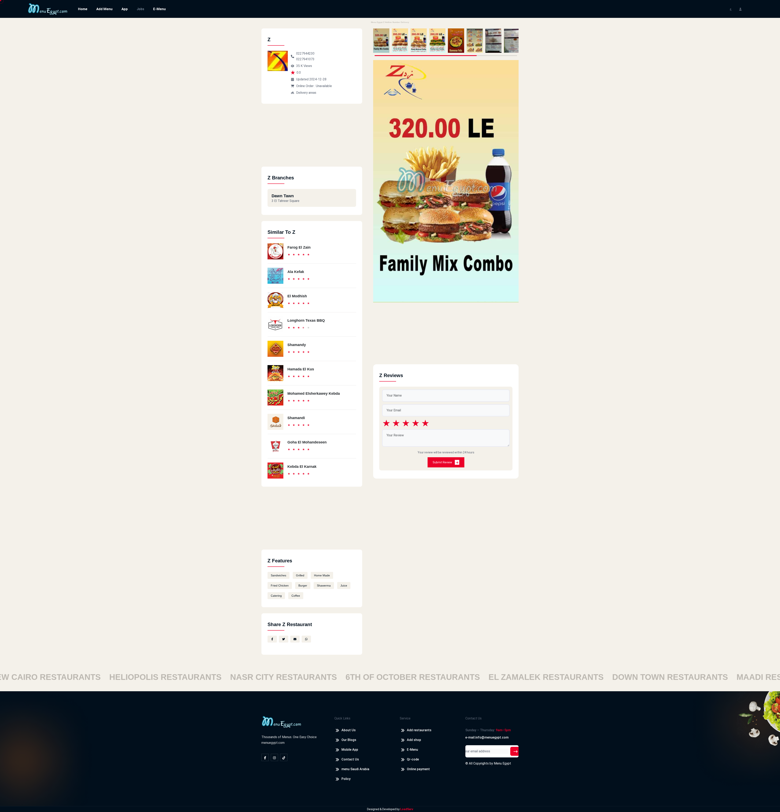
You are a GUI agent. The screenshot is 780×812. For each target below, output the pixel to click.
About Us (348, 730)
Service (405, 718)
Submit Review (443, 462)
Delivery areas (306, 93)
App (124, 9)
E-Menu (159, 9)
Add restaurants (419, 730)
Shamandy (296, 345)
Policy (346, 779)
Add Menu (104, 9)
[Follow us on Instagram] (274, 757)
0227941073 (305, 59)
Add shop (414, 740)
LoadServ (406, 809)
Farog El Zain (299, 247)
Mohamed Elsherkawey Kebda (313, 393)
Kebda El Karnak (301, 467)
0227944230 (305, 53)
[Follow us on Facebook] (265, 757)
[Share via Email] (295, 639)
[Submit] (515, 751)
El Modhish (297, 296)
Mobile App (349, 750)
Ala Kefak (295, 272)
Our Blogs (348, 740)
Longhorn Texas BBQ (306, 320)
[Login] (740, 9)
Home (82, 9)
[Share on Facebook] (272, 639)
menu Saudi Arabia (355, 769)
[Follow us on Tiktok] (283, 757)
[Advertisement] (311, 138)
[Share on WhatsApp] (306, 639)
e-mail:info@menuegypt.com (487, 737)
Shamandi (296, 418)
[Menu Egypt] (48, 9)
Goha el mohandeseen (307, 442)
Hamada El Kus (300, 369)
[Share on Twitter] (283, 639)
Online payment (418, 769)
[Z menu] (381, 40)
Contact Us (350, 759)
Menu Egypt (502, 763)
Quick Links (342, 718)
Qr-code (413, 759)
